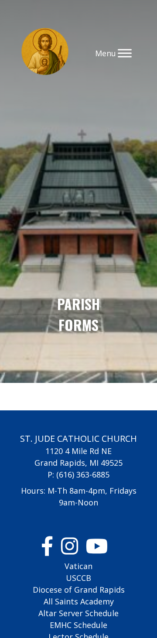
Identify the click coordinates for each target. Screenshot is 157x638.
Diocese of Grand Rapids (79, 589)
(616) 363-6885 (82, 474)
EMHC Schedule (78, 625)
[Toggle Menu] (125, 53)
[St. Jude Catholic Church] (45, 52)
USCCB (78, 578)
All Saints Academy (79, 601)
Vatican (78, 566)
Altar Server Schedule (78, 613)
